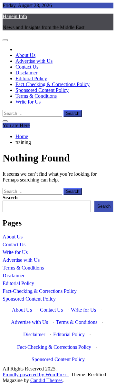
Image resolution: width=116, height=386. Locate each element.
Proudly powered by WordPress (36, 374)
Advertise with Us (34, 61)
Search (10, 197)
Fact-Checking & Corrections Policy (52, 84)
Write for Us (28, 102)
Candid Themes (46, 380)
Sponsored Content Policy (42, 90)
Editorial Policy (31, 78)
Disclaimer (26, 72)
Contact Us (26, 67)
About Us (25, 55)
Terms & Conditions (36, 96)
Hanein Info (15, 16)
